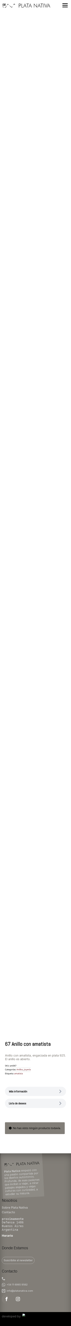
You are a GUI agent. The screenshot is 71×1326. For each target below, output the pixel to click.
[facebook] (6, 1299)
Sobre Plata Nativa (15, 1207)
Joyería (27, 1069)
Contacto (8, 1212)
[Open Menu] (65, 5)
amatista (18, 1073)
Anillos (20, 1069)
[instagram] (18, 1299)
